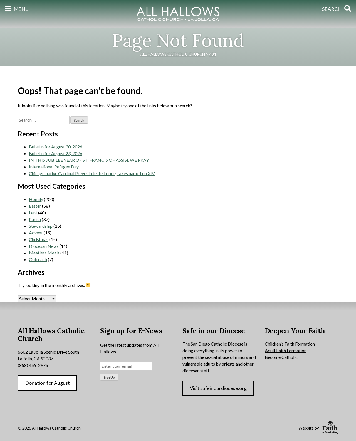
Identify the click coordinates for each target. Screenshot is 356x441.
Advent (36, 232)
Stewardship (41, 226)
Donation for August (47, 383)
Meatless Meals (44, 252)
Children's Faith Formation (290, 343)
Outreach (38, 259)
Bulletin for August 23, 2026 (55, 153)
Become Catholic (281, 357)
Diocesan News (44, 246)
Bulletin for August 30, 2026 (55, 146)
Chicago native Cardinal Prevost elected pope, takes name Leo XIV (92, 173)
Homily (36, 199)
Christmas (38, 239)
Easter (35, 206)
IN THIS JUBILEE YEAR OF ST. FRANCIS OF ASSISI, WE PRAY (89, 160)
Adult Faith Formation (285, 350)
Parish (35, 219)
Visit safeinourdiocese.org (218, 388)
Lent (33, 212)
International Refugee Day (54, 166)
